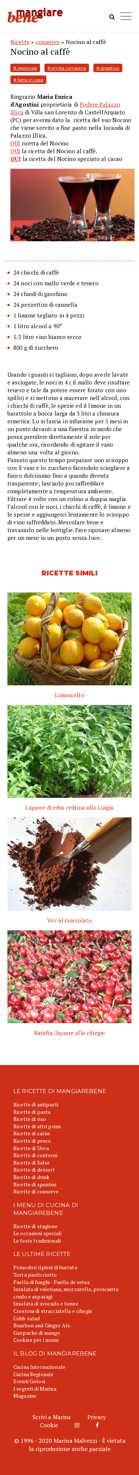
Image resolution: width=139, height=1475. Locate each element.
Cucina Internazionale (39, 1366)
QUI (15, 143)
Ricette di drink (31, 1176)
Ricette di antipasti (35, 1104)
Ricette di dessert (34, 1169)
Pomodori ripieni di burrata (45, 1267)
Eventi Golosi (29, 1381)
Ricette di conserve (36, 1191)
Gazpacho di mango (36, 1332)
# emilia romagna (66, 68)
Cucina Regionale (33, 1374)
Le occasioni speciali (37, 1233)
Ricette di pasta (31, 1111)
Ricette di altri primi (37, 1126)
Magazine (24, 1395)
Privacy (96, 1417)
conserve (48, 42)
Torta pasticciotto (35, 1274)
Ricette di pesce (32, 1140)
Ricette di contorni (35, 1155)
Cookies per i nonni (36, 1339)
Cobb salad (26, 1318)
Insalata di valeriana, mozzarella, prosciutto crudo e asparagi (66, 1293)
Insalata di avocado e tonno (46, 1303)
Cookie (49, 1425)
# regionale (25, 68)
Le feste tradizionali (37, 1240)
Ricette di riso (29, 1118)
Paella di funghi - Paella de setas (51, 1282)
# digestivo (107, 68)
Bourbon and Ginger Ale (41, 1325)
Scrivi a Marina (52, 1417)
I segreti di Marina (34, 1388)
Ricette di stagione (35, 1226)
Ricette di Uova (31, 1148)
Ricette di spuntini (34, 1184)
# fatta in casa (28, 80)
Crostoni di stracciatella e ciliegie (52, 1310)
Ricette (20, 42)
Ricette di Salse (31, 1162)
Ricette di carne (31, 1133)
